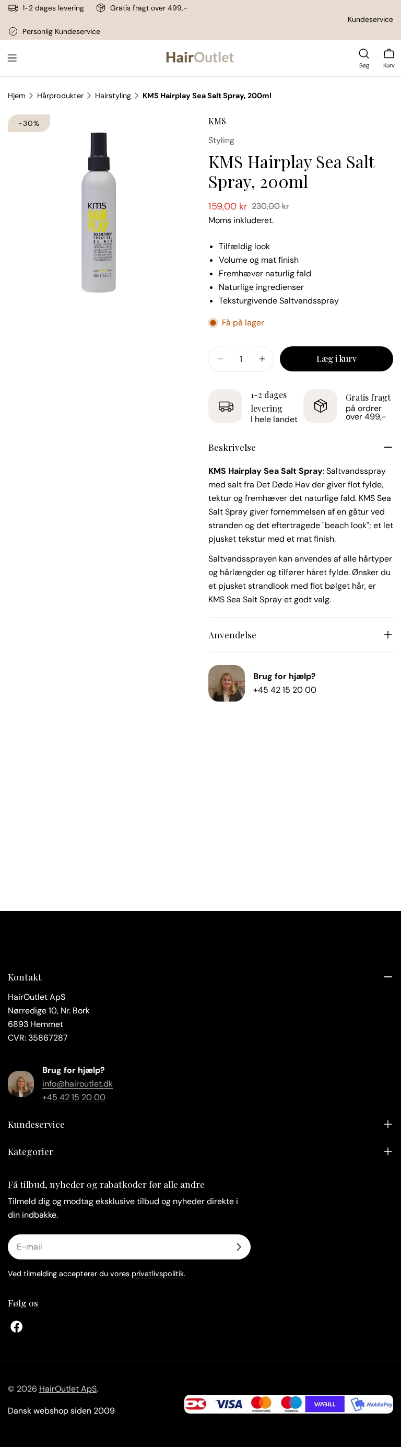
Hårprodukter (60, 95)
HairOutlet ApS (68, 1388)
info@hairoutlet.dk (77, 1083)
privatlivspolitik (158, 1273)
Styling (221, 140)
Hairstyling (113, 95)
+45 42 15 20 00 (284, 689)
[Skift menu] (12, 58)
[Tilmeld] (239, 1247)
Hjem (17, 95)
